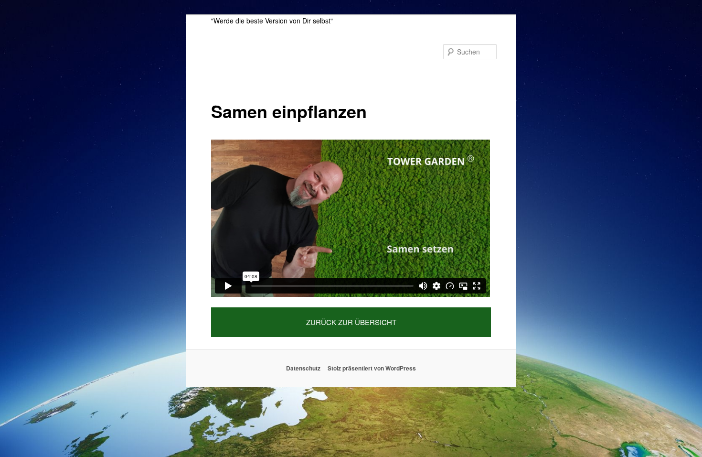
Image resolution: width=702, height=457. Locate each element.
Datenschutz (303, 368)
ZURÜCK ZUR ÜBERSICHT (351, 322)
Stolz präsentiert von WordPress (372, 368)
